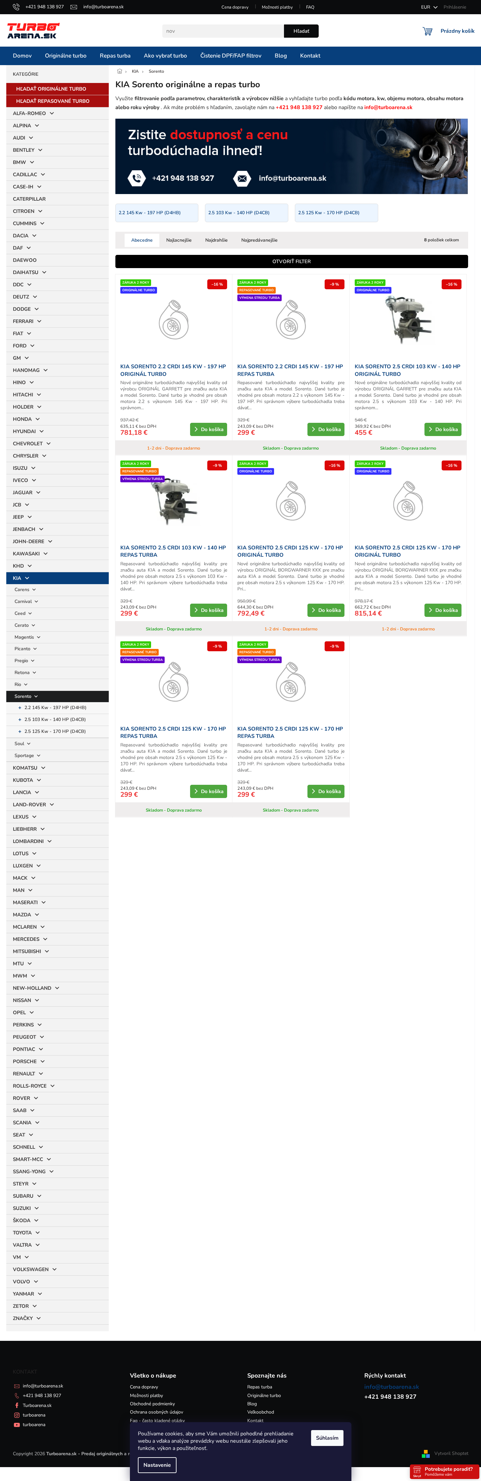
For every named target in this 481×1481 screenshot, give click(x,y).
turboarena (34, 1415)
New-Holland (32, 988)
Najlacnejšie (179, 240)
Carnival (24, 601)
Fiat (18, 333)
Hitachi (23, 394)
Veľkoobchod (260, 1412)
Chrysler (25, 456)
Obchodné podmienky (152, 1404)
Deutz (21, 297)
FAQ (310, 7)
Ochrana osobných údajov (156, 1412)
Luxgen (23, 865)
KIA (17, 578)
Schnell (24, 1147)
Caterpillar (29, 199)
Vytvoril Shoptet (451, 1453)
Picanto (23, 649)
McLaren (25, 927)
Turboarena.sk (37, 1405)
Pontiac (24, 1049)
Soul (20, 743)
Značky (23, 1318)
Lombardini (28, 841)
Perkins (23, 1024)
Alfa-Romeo (29, 113)
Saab (19, 1110)
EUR (426, 7)
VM (17, 1257)
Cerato (22, 625)
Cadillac (25, 174)
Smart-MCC (28, 1159)
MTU (18, 963)
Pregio (22, 661)
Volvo (21, 1281)
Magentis (25, 637)
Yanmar (23, 1294)
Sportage (25, 755)
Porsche (25, 1061)
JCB (17, 504)
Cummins (24, 223)
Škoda (21, 1220)
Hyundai (24, 431)
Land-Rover (29, 804)
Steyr (20, 1184)
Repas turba (259, 1387)
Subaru (23, 1196)
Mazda (22, 914)
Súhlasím (327, 1438)
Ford (19, 345)
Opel (19, 1012)
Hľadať (301, 31)
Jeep (18, 517)
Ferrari (23, 321)
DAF (18, 248)
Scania (22, 1122)
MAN (18, 890)
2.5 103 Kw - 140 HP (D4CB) (55, 719)
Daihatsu (25, 272)
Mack (20, 878)
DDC (18, 284)
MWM (20, 976)
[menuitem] (22, 56)
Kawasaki (26, 553)
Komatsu (25, 768)
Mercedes (26, 939)
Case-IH (23, 186)
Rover (21, 1098)
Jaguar (22, 492)
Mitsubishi (27, 951)
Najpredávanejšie (259, 240)
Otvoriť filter (291, 261)
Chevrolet (28, 443)
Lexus (20, 817)
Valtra (22, 1245)
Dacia (20, 235)
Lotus (20, 853)
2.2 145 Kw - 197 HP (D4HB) (55, 707)
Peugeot (24, 1037)
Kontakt (255, 1421)
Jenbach (24, 529)
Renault (24, 1073)
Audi (19, 138)
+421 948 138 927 (42, 1395)
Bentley (23, 150)
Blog (252, 1404)
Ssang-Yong (29, 1171)
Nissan (22, 1000)
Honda (22, 419)
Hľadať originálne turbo (51, 89)
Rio (18, 684)
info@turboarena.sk (43, 1386)
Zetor (21, 1306)
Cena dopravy (235, 7)
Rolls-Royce (30, 1086)
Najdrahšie (216, 240)
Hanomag (26, 370)
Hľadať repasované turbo (53, 101)
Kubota (23, 780)
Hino (19, 382)
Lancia (22, 792)
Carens (23, 589)
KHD (18, 566)
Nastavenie (157, 1465)
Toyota (22, 1232)
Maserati (25, 902)
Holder (23, 407)
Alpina (22, 125)
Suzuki (22, 1208)
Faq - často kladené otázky (157, 1421)
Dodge (22, 309)
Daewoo (25, 260)
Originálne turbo (264, 1395)
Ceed (21, 613)
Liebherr (25, 829)
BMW (19, 162)
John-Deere (28, 541)
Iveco (20, 480)
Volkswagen (31, 1269)
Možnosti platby (277, 7)
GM (17, 358)
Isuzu (20, 468)
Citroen (23, 211)
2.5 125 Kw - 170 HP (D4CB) (55, 731)
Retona (23, 672)
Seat (19, 1135)
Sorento (24, 696)
